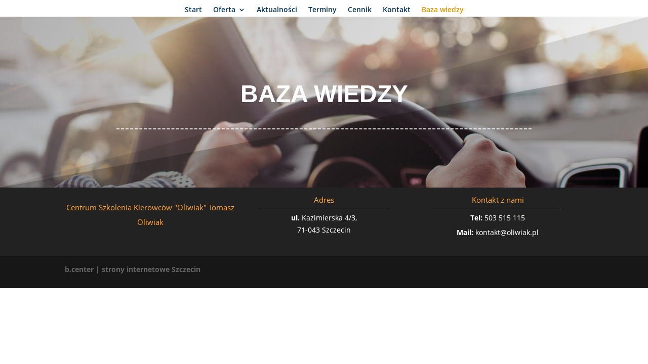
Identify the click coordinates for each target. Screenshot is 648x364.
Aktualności (277, 10)
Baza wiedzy (443, 10)
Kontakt (397, 10)
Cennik (360, 10)
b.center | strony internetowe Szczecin (132, 269)
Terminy (322, 10)
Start (193, 10)
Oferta (224, 10)
